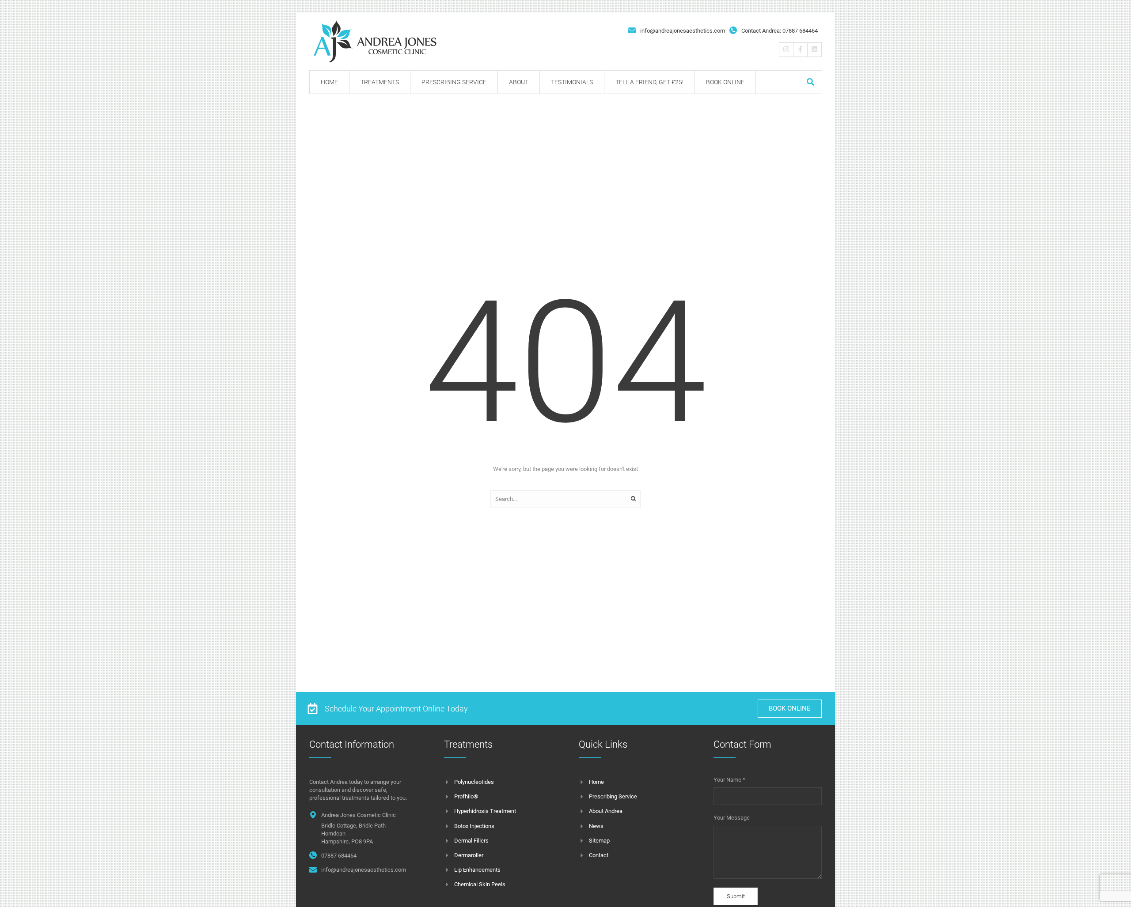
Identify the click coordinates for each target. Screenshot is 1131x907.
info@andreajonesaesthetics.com (682, 30)
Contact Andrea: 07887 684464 (779, 30)
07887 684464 (339, 855)
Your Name (729, 779)
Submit (736, 896)
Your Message (732, 817)
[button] (810, 82)
